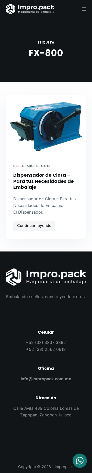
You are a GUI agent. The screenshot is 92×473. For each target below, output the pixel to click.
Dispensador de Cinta (32, 166)
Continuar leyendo (36, 224)
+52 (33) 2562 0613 (46, 349)
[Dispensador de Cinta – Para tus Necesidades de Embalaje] (46, 125)
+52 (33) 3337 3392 (46, 342)
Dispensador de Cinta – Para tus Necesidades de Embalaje (43, 181)
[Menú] (84, 9)
